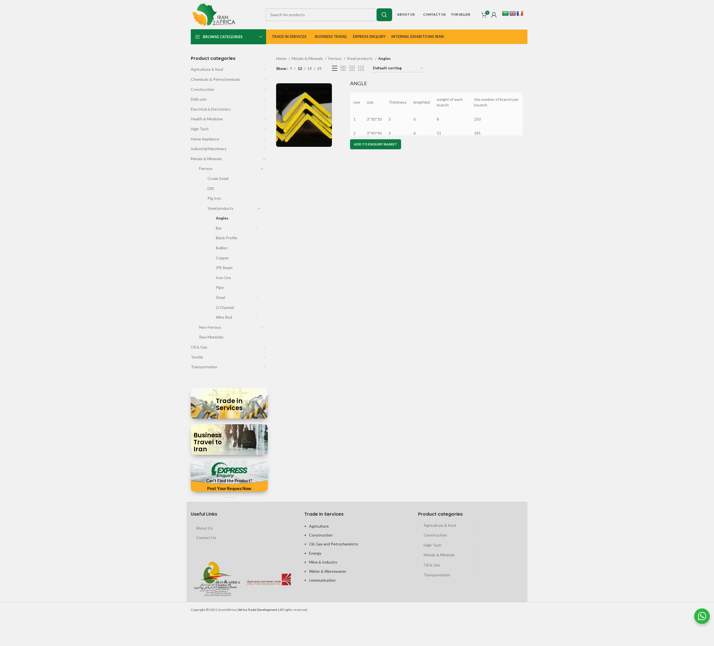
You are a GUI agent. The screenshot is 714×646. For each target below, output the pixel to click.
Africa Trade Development (257, 610)
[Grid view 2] (343, 68)
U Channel (225, 307)
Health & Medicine (207, 118)
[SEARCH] (384, 14)
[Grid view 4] (361, 68)
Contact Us (206, 537)
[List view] (334, 68)
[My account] (494, 14)
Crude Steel (218, 178)
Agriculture (319, 526)
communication (322, 580)
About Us (204, 528)
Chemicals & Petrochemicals (215, 79)
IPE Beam (224, 267)
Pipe (220, 287)
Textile (197, 357)
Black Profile (226, 237)
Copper (222, 257)
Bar (219, 228)
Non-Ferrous (210, 327)
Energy (315, 553)
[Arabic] (505, 13)
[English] (512, 13)
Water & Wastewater (327, 571)
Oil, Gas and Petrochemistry (333, 544)
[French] (520, 13)
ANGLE (358, 83)
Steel (220, 297)
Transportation (204, 366)
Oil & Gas (199, 347)
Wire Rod (224, 317)
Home (281, 58)
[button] (375, 144)
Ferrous (206, 168)
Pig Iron (214, 198)
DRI (211, 188)
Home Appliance (205, 138)
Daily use (198, 99)
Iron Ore (223, 277)
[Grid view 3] (352, 68)
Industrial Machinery (208, 148)
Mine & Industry (323, 562)
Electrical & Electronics (211, 109)
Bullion (222, 247)
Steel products (220, 208)
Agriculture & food (207, 69)
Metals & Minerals (206, 158)
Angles (222, 218)
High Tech (200, 128)
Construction (202, 89)
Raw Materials (211, 337)
